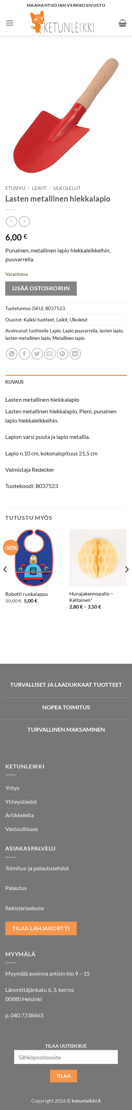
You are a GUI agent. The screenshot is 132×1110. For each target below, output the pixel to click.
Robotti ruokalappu (26, 594)
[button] (9, 22)
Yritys (12, 787)
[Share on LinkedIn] (75, 354)
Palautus (16, 887)
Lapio (55, 330)
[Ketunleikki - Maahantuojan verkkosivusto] (66, 23)
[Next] (126, 583)
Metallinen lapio (68, 338)
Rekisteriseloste (24, 908)
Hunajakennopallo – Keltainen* (91, 597)
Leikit (39, 188)
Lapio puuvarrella (80, 330)
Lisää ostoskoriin (41, 288)
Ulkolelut (67, 188)
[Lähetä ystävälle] (50, 354)
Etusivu (15, 188)
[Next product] (11, 221)
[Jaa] (24, 354)
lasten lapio (111, 330)
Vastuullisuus (21, 828)
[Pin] (62, 354)
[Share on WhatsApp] (12, 354)
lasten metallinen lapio (27, 338)
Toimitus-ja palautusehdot (37, 868)
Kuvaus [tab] (14, 382)
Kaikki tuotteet (39, 319)
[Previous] (5, 583)
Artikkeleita (19, 815)
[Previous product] (24, 221)
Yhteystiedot (21, 801)
